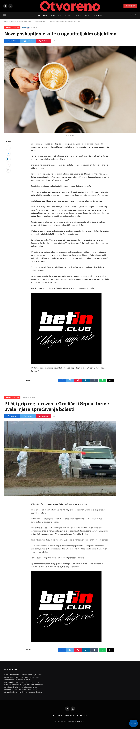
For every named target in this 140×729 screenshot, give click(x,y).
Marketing (82, 716)
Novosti (55, 15)
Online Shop (130, 6)
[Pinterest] (8, 164)
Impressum (69, 716)
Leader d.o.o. (80, 721)
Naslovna (42, 15)
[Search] (135, 15)
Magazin (98, 15)
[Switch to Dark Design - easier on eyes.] (132, 15)
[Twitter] (8, 153)
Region (68, 15)
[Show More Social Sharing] (54, 41)
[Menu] (4, 15)
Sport (87, 15)
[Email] (8, 170)
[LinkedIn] (8, 159)
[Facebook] (8, 148)
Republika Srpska (12, 27)
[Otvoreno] (70, 6)
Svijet (78, 15)
